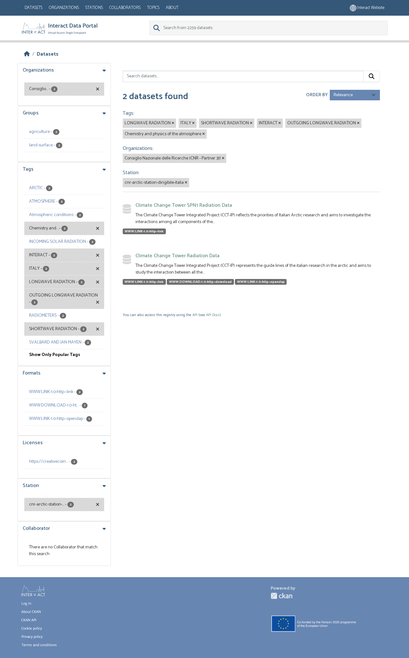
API (194, 315)
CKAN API (28, 620)
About (172, 7)
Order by (317, 95)
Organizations (64, 7)
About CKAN (31, 612)
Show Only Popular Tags (54, 355)
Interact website (370, 7)
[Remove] (173, 123)
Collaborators (125, 7)
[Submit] (371, 76)
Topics (153, 7)
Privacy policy (31, 637)
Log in (26, 603)
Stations (94, 7)
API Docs (213, 315)
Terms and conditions (39, 645)
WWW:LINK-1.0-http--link (144, 231)
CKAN (281, 595)
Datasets (33, 7)
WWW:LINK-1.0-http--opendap (261, 282)
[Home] (27, 54)
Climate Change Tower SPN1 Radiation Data (183, 205)
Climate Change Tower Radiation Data (177, 256)
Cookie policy (31, 628)
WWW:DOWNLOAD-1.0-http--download (200, 282)
